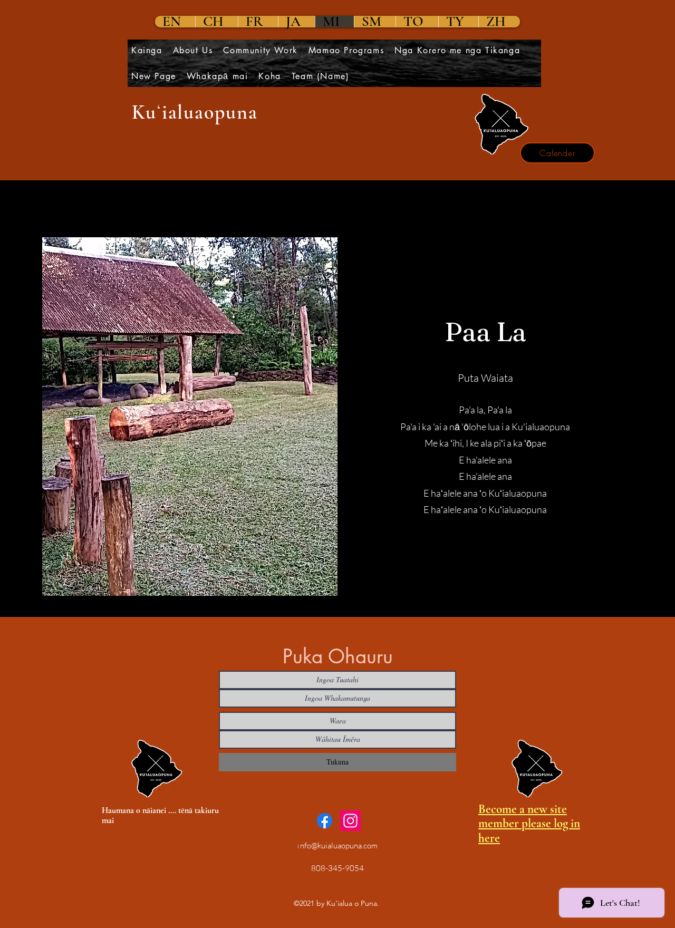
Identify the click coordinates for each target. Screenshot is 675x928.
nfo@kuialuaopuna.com (339, 845)
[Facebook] (324, 820)
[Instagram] (350, 820)
